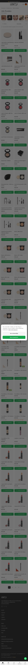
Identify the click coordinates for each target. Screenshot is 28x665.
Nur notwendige (14, 333)
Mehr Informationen (13, 329)
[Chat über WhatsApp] (25, 658)
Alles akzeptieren (14, 337)
